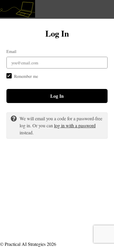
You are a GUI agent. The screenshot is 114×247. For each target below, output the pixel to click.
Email (11, 51)
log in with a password (75, 125)
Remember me (26, 76)
